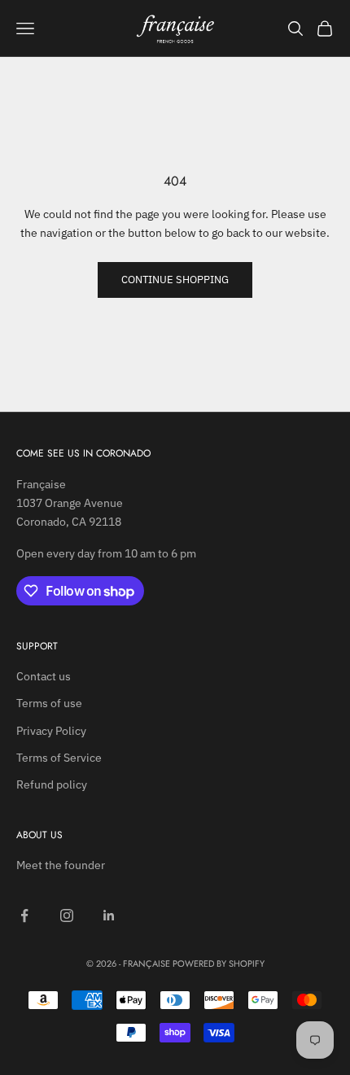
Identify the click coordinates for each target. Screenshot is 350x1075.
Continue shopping (175, 279)
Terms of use (49, 703)
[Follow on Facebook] (24, 915)
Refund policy (51, 784)
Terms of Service (59, 757)
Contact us (43, 676)
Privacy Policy (51, 730)
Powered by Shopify (219, 963)
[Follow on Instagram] (67, 915)
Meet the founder (60, 865)
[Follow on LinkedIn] (109, 915)
